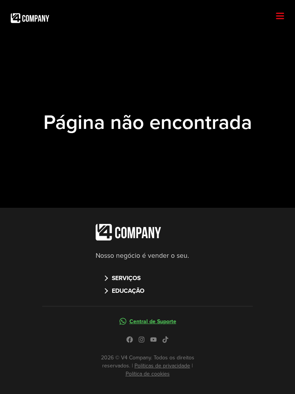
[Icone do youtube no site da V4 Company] (153, 339)
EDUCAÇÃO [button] (128, 290)
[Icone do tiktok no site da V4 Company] (165, 339)
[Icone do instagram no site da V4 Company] (141, 339)
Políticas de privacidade (162, 366)
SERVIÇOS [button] (126, 278)
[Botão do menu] (283, 16)
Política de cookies (148, 374)
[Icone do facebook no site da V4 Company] (129, 339)
